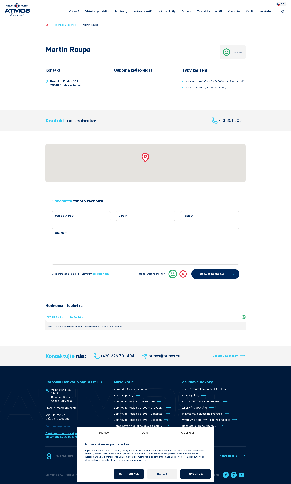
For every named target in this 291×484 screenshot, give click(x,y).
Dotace (186, 11)
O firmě (74, 11)
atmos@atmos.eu (164, 356)
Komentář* (61, 233)
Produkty (121, 11)
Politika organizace (58, 426)
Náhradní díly (167, 11)
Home (46, 24)
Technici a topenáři (209, 11)
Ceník (249, 11)
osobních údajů (101, 274)
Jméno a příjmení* (64, 216)
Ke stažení (266, 11)
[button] (145, 157)
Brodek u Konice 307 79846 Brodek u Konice (66, 83)
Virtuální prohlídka (97, 11)
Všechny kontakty (225, 355)
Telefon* (188, 216)
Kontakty (234, 11)
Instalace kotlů (142, 11)
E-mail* (123, 216)
